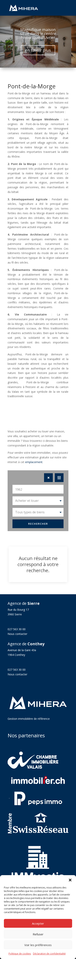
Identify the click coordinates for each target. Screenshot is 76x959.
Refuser (38, 934)
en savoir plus (38, 50)
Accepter (38, 923)
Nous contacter (17, 634)
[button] (70, 880)
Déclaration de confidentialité (49, 953)
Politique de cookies (20, 953)
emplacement (33, 462)
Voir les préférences (38, 945)
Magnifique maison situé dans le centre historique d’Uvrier (38, 33)
